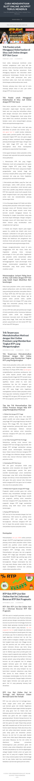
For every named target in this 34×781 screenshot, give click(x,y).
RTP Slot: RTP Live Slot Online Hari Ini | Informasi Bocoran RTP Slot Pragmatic (17, 596)
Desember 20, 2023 (8, 350)
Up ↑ (17, 777)
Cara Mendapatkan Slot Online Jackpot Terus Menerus (17, 6)
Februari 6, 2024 (8, 58)
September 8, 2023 (8, 602)
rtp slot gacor (27, 369)
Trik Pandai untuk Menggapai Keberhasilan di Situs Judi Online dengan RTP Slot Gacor (16, 51)
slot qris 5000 (16, 537)
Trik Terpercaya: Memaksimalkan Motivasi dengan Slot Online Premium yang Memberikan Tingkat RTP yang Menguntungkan (17, 339)
